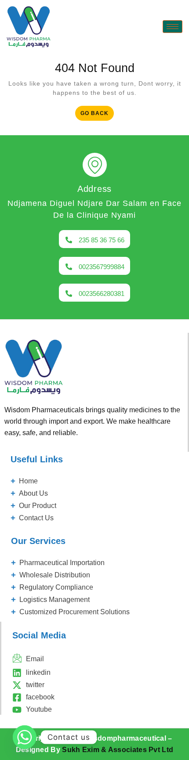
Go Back (97, 111)
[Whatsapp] (24, 737)
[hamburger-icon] (172, 26)
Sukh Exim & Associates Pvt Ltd (117, 749)
